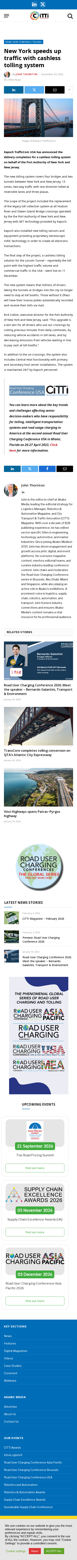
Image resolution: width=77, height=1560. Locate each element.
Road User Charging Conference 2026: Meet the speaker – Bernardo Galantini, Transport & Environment (38, 689)
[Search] (70, 15)
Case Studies (13, 1365)
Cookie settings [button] (16, 1551)
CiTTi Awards (12, 1447)
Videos (8, 1358)
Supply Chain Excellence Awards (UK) (35, 1219)
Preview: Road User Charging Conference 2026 (41, 939)
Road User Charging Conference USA (28, 1477)
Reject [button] (34, 1551)
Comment (10, 1373)
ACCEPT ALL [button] (54, 1551)
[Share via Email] (55, 90)
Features (10, 1343)
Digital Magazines (15, 1350)
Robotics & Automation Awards (24, 1492)
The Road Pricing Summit (35, 1155)
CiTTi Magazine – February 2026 (43, 918)
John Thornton (27, 74)
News (8, 1336)
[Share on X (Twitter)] (34, 90)
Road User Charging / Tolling (24, 42)
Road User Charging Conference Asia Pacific (33, 1462)
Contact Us (11, 1421)
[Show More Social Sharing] (69, 90)
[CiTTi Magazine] (39, 15)
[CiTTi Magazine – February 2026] (11, 917)
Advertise (10, 1406)
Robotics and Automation (21, 1484)
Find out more (34, 1168)
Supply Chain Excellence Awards (25, 1499)
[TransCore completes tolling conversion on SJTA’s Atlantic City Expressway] (38, 726)
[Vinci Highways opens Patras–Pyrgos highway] (38, 787)
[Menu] (6, 15)
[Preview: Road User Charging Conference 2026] (11, 936)
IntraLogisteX (13, 1455)
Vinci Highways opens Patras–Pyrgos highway (32, 813)
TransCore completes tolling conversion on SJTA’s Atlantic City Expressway (37, 752)
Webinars (10, 1380)
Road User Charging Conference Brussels (31, 1470)
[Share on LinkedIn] (13, 90)
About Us (10, 1414)
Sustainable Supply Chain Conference (28, 1507)
